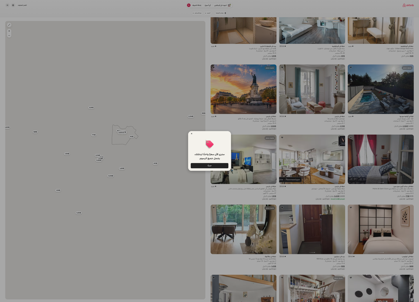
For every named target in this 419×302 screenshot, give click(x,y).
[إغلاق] (191, 133)
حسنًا (209, 165)
